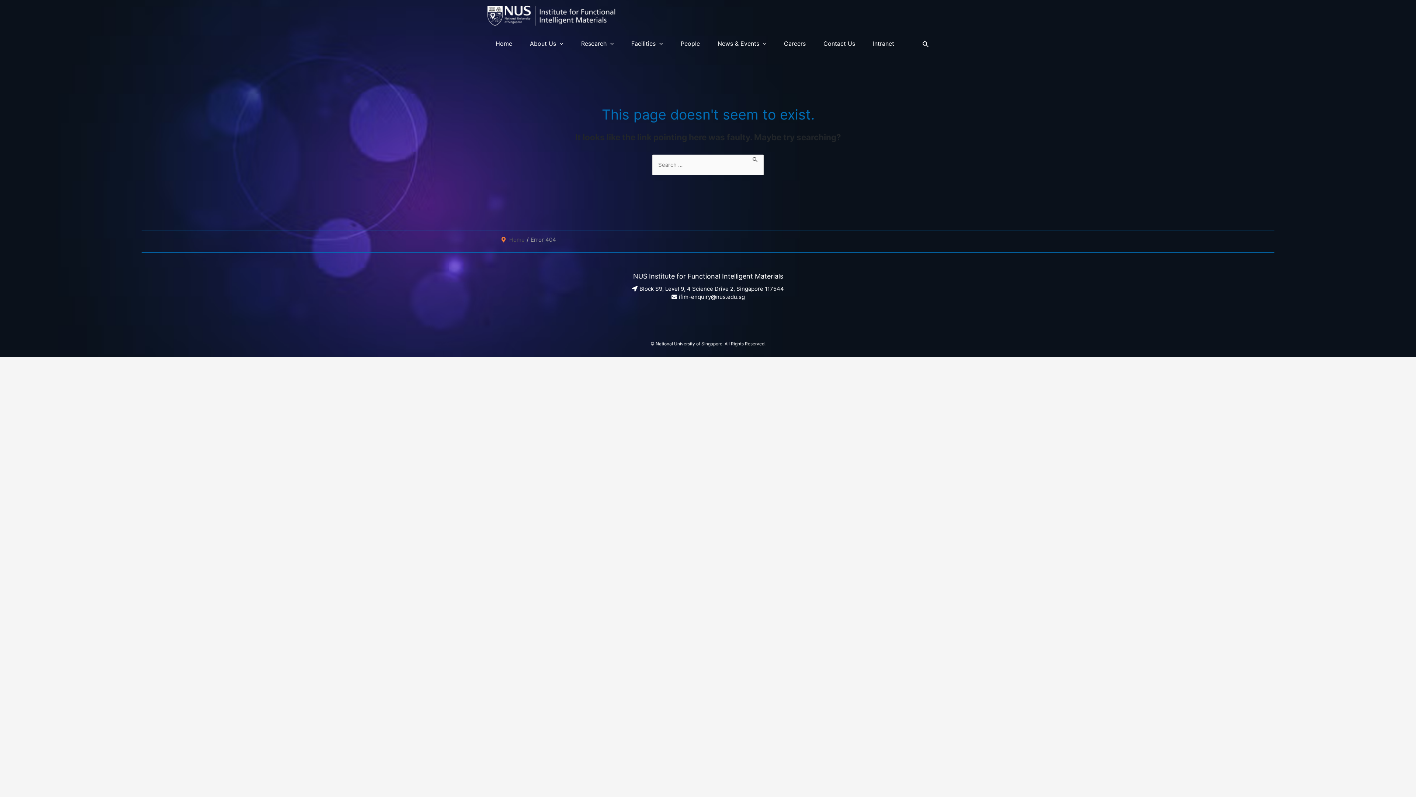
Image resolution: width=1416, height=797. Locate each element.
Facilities (643, 43)
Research (594, 43)
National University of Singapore (689, 343)
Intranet (883, 43)
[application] (559, 43)
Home (504, 43)
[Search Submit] (756, 159)
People (690, 43)
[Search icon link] (926, 43)
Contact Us (839, 43)
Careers (795, 43)
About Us (543, 43)
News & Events (738, 43)
